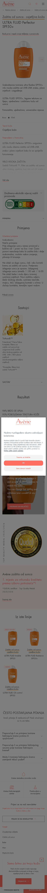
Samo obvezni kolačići (23, 468)
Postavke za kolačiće (23, 457)
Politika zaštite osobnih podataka (13, 451)
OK (23, 463)
